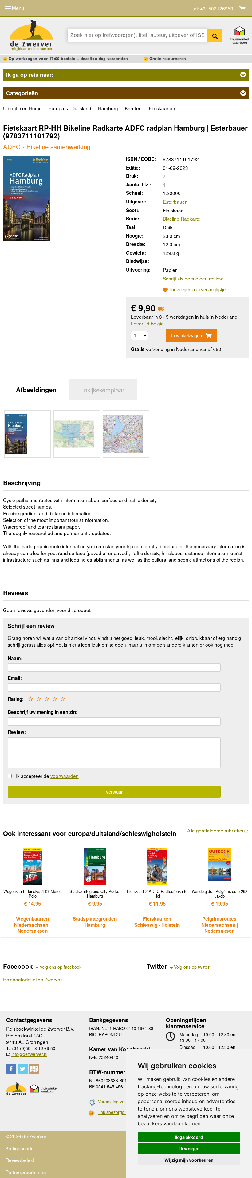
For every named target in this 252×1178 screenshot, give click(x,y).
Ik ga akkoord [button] (189, 1137)
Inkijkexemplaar (103, 389)
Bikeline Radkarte (181, 218)
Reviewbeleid (20, 1159)
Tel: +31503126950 (212, 8)
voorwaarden (64, 775)
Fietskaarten (162, 108)
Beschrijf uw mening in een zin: (42, 712)
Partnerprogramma (26, 1171)
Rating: (16, 699)
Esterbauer (175, 201)
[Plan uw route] (34, 1069)
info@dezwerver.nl (29, 1054)
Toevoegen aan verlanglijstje (197, 289)
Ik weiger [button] (189, 1148)
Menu (17, 7)
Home (35, 108)
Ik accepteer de (47, 775)
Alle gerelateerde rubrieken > (218, 830)
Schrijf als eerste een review (193, 278)
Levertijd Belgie (147, 323)
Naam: (15, 658)
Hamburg (108, 108)
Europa (56, 108)
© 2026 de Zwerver (26, 1136)
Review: (17, 732)
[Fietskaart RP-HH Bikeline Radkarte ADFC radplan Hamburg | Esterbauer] (26, 197)
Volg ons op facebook (60, 967)
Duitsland (81, 108)
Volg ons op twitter (192, 967)
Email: (15, 678)
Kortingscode (20, 1148)
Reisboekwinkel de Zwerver (32, 979)
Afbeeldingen (36, 389)
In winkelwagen (186, 335)
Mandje (242, 8)
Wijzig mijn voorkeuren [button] (189, 1160)
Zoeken (215, 35)
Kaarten (133, 108)
